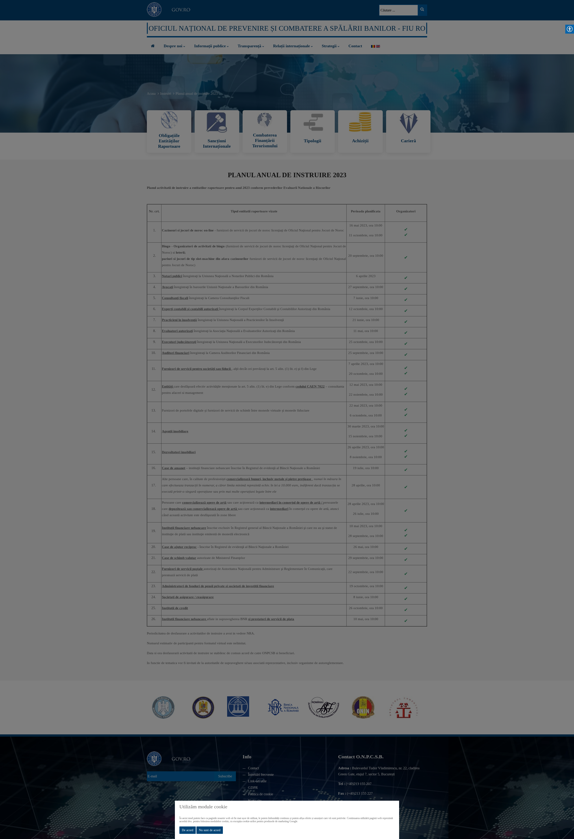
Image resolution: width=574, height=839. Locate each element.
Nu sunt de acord (209, 830)
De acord (187, 830)
